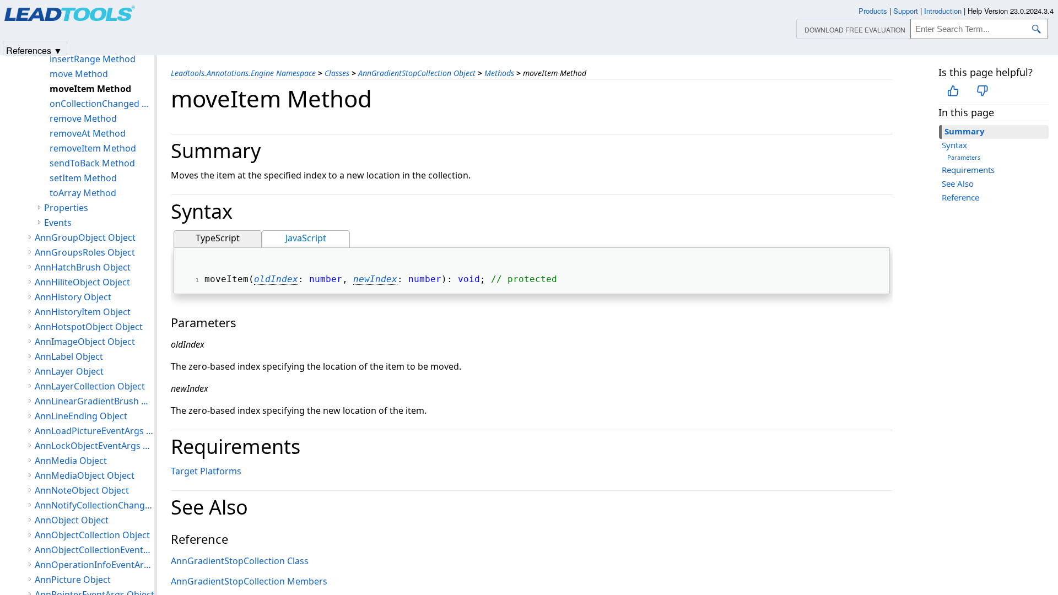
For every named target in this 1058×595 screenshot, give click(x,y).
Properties (66, 208)
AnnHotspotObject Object (89, 327)
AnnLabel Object (69, 356)
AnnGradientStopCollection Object (417, 73)
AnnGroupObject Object (85, 237)
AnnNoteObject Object (82, 490)
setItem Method (83, 178)
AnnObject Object (72, 520)
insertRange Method (93, 59)
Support (905, 11)
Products (873, 11)
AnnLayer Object (69, 371)
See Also (958, 183)
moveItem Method (90, 89)
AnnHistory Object (73, 297)
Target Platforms (206, 471)
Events (58, 223)
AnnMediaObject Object (84, 475)
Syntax (954, 144)
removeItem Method (93, 148)
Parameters (963, 157)
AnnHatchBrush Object (83, 267)
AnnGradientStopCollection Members (249, 581)
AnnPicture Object (73, 580)
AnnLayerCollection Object (90, 386)
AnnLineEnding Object (81, 416)
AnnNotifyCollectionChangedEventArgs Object (94, 505)
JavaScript (305, 238)
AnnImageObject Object (85, 342)
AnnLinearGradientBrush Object (94, 401)
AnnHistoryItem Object (83, 312)
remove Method (83, 118)
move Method (79, 74)
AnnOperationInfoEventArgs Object (94, 565)
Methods (499, 73)
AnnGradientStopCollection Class (240, 561)
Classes (337, 73)
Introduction (943, 11)
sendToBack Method (92, 163)
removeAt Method (88, 133)
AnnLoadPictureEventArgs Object (94, 431)
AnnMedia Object (71, 461)
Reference (960, 197)
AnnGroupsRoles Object (85, 252)
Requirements (968, 169)
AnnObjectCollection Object (92, 535)
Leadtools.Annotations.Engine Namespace (243, 73)
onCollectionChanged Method (102, 104)
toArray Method (83, 193)
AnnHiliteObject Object (82, 282)
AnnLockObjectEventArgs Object (94, 446)
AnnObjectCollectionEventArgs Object (94, 550)
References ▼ (34, 50)
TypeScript (218, 238)
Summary (964, 131)
